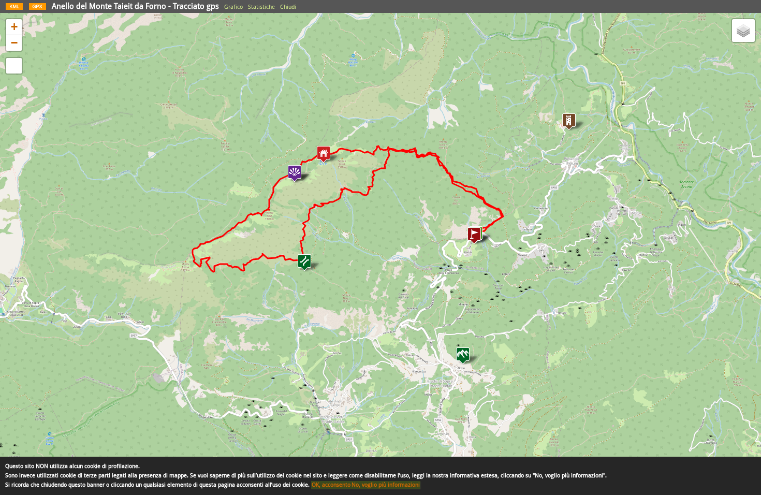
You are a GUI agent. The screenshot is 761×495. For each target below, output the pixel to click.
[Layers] (743, 30)
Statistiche (261, 7)
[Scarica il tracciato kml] (14, 9)
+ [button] (14, 26)
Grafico (233, 7)
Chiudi (288, 7)
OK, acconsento (331, 485)
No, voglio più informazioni (386, 485)
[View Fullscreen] (14, 66)
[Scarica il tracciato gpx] (37, 9)
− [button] (14, 42)
